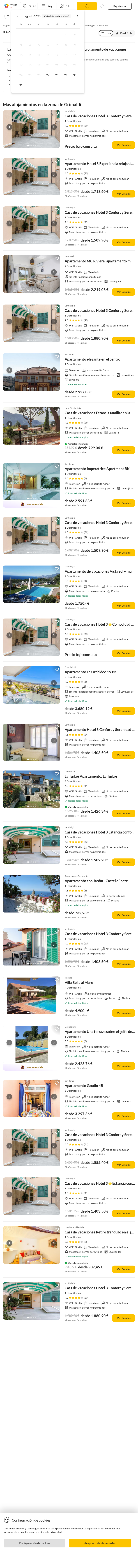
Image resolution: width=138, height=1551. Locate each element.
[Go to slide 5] (35, 145)
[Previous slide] (9, 127)
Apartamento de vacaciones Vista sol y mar (99, 571)
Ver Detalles (123, 144)
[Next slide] (54, 127)
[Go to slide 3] (31, 145)
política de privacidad (50, 1532)
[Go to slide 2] (30, 145)
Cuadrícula (126, 33)
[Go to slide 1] (28, 145)
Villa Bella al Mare (79, 982)
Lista (108, 33)
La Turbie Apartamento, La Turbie (91, 776)
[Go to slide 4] (33, 145)
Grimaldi (103, 25)
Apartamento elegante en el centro (92, 359)
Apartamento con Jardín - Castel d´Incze (96, 881)
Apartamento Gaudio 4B (84, 1085)
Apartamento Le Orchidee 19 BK (91, 672)
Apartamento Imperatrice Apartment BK (97, 469)
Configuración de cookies (34, 1543)
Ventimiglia (89, 25)
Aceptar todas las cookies (100, 1543)
